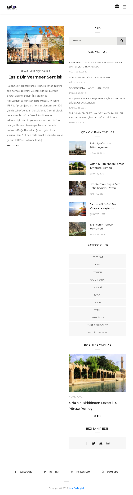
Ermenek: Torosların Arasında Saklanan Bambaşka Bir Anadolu (95, 64)
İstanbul (97, 272)
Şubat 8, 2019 (97, 174)
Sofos (17, 60)
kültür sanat (98, 279)
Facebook (25, 472)
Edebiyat (97, 257)
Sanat (24, 71)
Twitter (53, 472)
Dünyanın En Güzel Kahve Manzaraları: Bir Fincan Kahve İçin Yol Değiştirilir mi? (96, 115)
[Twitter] (93, 443)
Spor (98, 302)
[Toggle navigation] (123, 7)
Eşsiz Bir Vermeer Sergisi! (35, 77)
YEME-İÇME (98, 317)
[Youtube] (100, 443)
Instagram (83, 472)
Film (97, 264)
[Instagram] (108, 443)
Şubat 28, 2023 (52, 60)
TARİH (97, 310)
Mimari (98, 287)
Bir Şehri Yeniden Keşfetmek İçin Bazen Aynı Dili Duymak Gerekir (97, 100)
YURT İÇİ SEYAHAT (97, 332)
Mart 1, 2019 (96, 194)
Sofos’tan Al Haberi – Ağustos (89, 88)
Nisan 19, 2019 (97, 153)
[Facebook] (87, 443)
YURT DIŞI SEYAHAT (40, 71)
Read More (13, 146)
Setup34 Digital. (76, 488)
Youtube (112, 472)
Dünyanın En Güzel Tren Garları (89, 77)
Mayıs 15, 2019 (97, 234)
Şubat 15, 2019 (97, 214)
